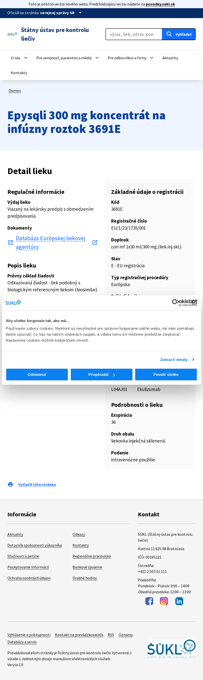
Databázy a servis (22, 641)
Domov (15, 90)
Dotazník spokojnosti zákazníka (34, 545)
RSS (111, 634)
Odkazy (79, 534)
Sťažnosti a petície (23, 556)
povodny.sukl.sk (160, 3)
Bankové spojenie (87, 566)
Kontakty (81, 545)
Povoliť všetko (165, 374)
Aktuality (15, 534)
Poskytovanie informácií (28, 566)
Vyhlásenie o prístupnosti (29, 634)
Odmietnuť (37, 374)
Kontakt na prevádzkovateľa (79, 634)
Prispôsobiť (98, 374)
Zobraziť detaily (174, 359)
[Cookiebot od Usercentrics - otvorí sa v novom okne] (175, 302)
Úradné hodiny (85, 577)
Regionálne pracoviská (92, 556)
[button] (20, 57)
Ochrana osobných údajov (29, 577)
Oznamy (126, 634)
